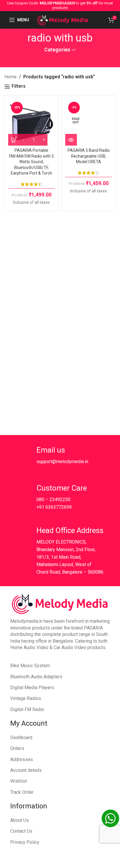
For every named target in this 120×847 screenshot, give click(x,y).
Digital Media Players (32, 687)
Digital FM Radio (27, 709)
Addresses (21, 759)
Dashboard (21, 737)
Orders (17, 748)
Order (27, 792)
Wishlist (18, 781)
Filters (19, 86)
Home (10, 77)
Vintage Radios (25, 698)
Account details (26, 770)
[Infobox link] (55, 457)
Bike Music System (30, 665)
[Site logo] (62, 19)
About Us (19, 820)
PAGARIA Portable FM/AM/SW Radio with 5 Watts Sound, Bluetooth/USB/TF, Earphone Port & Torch (31, 161)
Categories (57, 50)
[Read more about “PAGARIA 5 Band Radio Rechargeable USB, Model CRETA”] (71, 140)
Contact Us (21, 831)
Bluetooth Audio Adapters (36, 676)
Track (16, 792)
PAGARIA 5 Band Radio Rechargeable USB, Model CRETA (89, 156)
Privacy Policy (24, 842)
